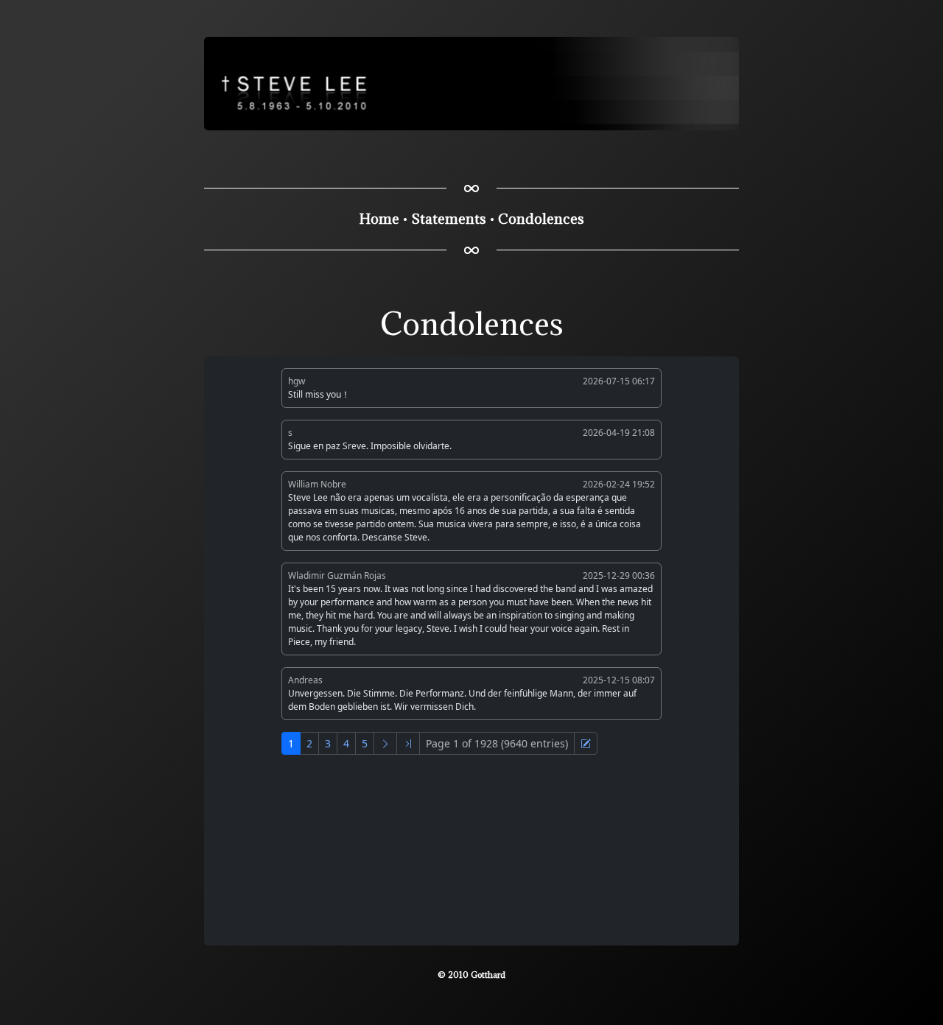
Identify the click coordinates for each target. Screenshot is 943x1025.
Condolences (541, 219)
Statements (448, 219)
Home (379, 219)
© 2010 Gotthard (471, 974)
